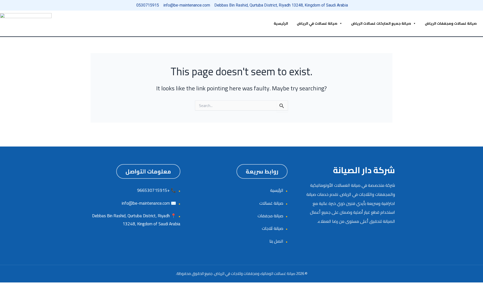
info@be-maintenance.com (146, 203)
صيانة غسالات (271, 203)
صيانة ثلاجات (272, 228)
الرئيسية (281, 23)
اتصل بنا (276, 241)
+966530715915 (153, 190)
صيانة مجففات (270, 216)
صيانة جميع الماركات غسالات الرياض (381, 23)
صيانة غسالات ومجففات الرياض (451, 23)
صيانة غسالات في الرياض (317, 23)
